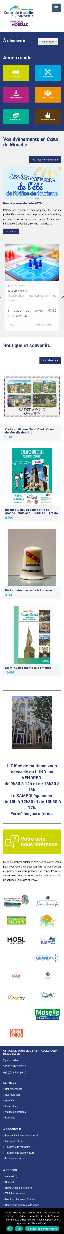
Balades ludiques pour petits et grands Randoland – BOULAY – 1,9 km (31, 511)
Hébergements (13, 1089)
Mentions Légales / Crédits (20, 1199)
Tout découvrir (48, 42)
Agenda (9, 1100)
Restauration (12, 1094)
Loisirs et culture (14, 1141)
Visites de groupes (15, 1112)
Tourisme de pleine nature (19, 1153)
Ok (9, 1228)
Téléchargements (15, 1193)
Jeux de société (17, 290)
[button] (56, 8)
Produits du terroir (15, 1158)
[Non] (59, 1221)
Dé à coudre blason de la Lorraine (28, 590)
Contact (9, 1182)
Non (19, 1228)
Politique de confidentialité (42, 1228)
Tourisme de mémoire (17, 1147)
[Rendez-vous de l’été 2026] (32, 183)
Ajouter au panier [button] (32, 418)
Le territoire (11, 1106)
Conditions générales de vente (22, 1205)
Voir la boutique (50, 360)
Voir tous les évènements (45, 160)
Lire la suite (11, 231)
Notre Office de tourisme (19, 1188)
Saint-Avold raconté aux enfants (28, 668)
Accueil (10, 1176)
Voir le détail (44, 324)
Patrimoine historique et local (21, 1135)
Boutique (10, 1117)
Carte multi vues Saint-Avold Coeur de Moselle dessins (30, 430)
